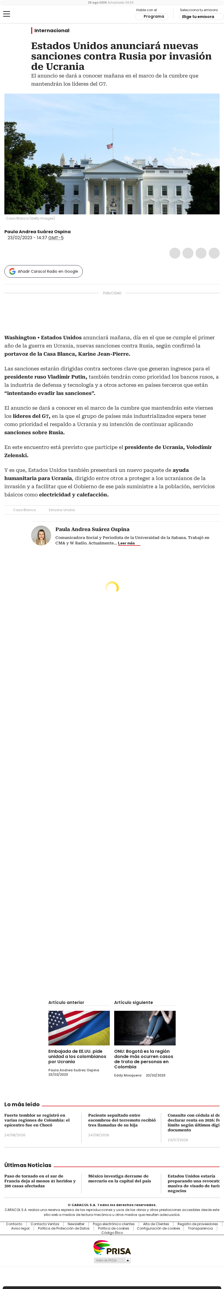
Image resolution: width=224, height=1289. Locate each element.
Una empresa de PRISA (112, 1247)
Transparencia (200, 1228)
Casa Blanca (24, 510)
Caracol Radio (26, 14)
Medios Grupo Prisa (112, 1260)
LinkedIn (201, 253)
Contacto (14, 1224)
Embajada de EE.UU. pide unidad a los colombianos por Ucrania (77, 1056)
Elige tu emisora (198, 16)
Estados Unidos (62, 510)
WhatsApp (214, 253)
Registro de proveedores (198, 1224)
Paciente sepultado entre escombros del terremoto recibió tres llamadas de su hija (122, 1120)
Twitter (187, 253)
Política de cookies (113, 1228)
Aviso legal (20, 1228)
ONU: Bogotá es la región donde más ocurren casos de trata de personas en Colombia (143, 1059)
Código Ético (112, 1233)
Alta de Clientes (156, 1224)
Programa (154, 16)
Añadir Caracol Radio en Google (48, 271)
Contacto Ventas (45, 1224)
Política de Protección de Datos (64, 1228)
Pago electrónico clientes (114, 1224)
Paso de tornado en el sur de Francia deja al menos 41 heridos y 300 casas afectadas (40, 1181)
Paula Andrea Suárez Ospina (37, 232)
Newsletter (76, 1224)
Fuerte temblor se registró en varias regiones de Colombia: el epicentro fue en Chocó (37, 1120)
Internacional (51, 30)
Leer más (126, 543)
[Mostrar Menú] (6, 14)
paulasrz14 (74, 232)
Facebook (174, 253)
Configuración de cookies (158, 1228)
